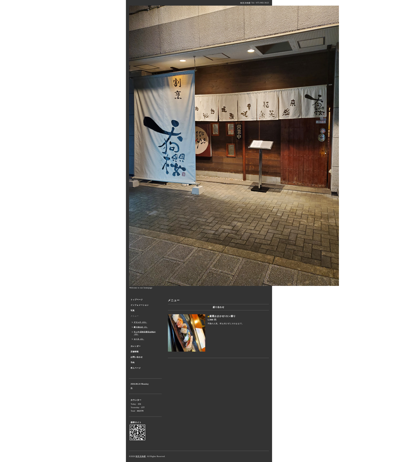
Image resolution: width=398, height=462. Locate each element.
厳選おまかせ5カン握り (222, 316)
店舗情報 (135, 352)
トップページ (137, 300)
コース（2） (139, 339)
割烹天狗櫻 (141, 456)
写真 (133, 310)
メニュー (135, 316)
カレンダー (136, 346)
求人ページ (136, 368)
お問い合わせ (137, 357)
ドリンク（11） (140, 322)
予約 (133, 362)
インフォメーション (140, 305)
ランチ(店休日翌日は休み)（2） (145, 333)
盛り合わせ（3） (141, 327)
